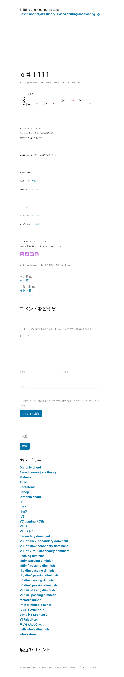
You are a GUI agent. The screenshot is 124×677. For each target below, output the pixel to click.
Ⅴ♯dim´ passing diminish (38, 595)
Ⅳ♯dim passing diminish (37, 580)
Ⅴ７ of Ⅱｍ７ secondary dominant (44, 541)
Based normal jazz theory (37, 14)
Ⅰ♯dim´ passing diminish (37, 565)
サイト (22, 386)
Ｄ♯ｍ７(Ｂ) (31, 181)
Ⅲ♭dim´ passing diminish (39, 575)
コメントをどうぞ (73, 82)
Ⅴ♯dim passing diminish (37, 590)
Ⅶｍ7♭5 (26, 531)
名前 (22, 372)
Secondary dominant (35, 536)
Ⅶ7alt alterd (29, 619)
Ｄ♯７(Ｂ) (35, 224)
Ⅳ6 (22, 516)
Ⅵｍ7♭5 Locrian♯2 (34, 614)
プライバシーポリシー (88, 667)
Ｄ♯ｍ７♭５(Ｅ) (34, 189)
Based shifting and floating (76, 14)
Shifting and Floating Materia (39, 9)
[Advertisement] (62, 34)
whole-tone (28, 634)
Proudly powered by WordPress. (61, 667)
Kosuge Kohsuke (30, 82)
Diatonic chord (30, 467)
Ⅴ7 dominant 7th (32, 521)
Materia (25, 477)
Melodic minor (30, 600)
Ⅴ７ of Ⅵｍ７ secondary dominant (45, 551)
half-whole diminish (34, 629)
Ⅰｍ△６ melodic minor (35, 605)
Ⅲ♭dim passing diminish (38, 570)
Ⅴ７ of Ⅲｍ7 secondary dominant (44, 546)
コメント (24, 336)
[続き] (98, 14)
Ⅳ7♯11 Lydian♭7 (32, 610)
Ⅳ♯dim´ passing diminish (38, 585)
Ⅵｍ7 (23, 526)
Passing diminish (32, 556)
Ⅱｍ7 (23, 507)
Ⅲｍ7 (23, 511)
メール (64, 372)
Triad (23, 482)
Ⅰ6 (21, 502)
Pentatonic (28, 487)
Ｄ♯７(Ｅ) (35, 215)
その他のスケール (32, 624)
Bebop (67, 265)
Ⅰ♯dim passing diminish (36, 560)
